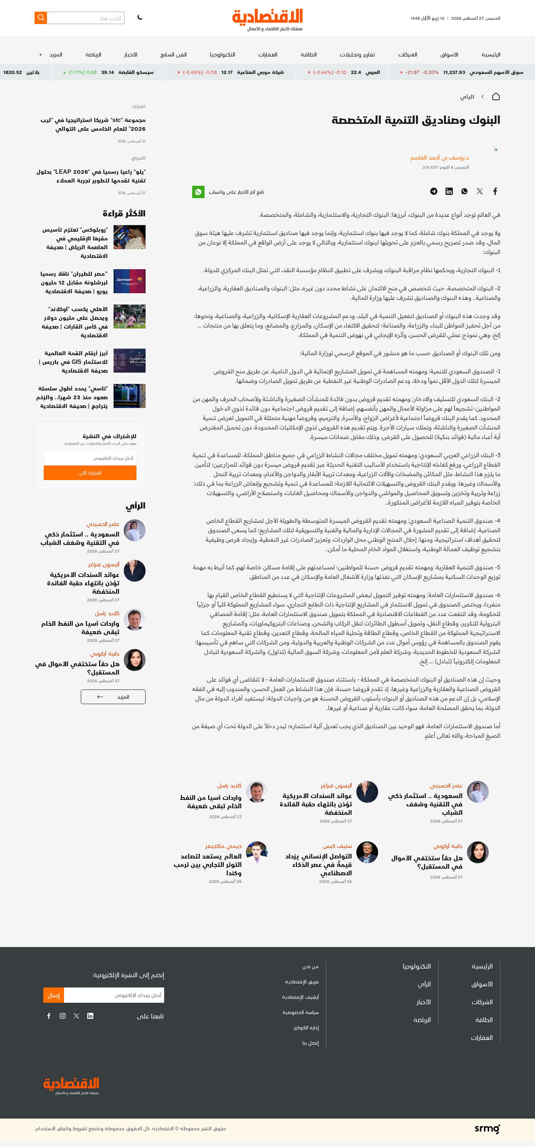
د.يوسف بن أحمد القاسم (440, 157)
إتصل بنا (310, 1043)
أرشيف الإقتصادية (300, 997)
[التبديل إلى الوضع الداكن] (139, 18)
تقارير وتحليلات (357, 54)
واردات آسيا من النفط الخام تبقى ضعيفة (211, 801)
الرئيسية (491, 54)
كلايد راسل (229, 785)
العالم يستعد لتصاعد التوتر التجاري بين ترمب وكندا (208, 864)
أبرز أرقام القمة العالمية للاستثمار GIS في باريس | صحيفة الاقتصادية (73, 361)
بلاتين (68, 72)
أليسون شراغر (336, 785)
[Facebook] (48, 1016)
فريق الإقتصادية (302, 981)
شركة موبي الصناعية (296, 72)
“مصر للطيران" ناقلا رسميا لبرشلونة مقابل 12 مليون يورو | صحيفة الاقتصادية (74, 282)
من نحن (310, 966)
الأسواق (449, 54)
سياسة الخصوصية (300, 1012)
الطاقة (309, 54)
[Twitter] (76, 1016)
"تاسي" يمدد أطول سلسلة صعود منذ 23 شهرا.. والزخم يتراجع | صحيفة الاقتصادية (72, 397)
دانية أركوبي (448, 845)
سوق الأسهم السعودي (496, 72)
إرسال (54, 994)
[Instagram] (62, 1016)
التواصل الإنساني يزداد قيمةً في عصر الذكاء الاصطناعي (318, 864)
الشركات (408, 54)
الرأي (467, 96)
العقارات (267, 54)
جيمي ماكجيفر (224, 845)
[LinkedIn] (90, 1016)
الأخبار (130, 54)
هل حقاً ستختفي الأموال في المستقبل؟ (427, 862)
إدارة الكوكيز (306, 1027)
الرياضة (93, 54)
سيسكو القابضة (172, 72)
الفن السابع (173, 54)
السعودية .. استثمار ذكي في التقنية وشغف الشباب (425, 803)
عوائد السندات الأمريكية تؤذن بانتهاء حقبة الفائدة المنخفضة (316, 803)
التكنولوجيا (222, 54)
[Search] (41, 18)
